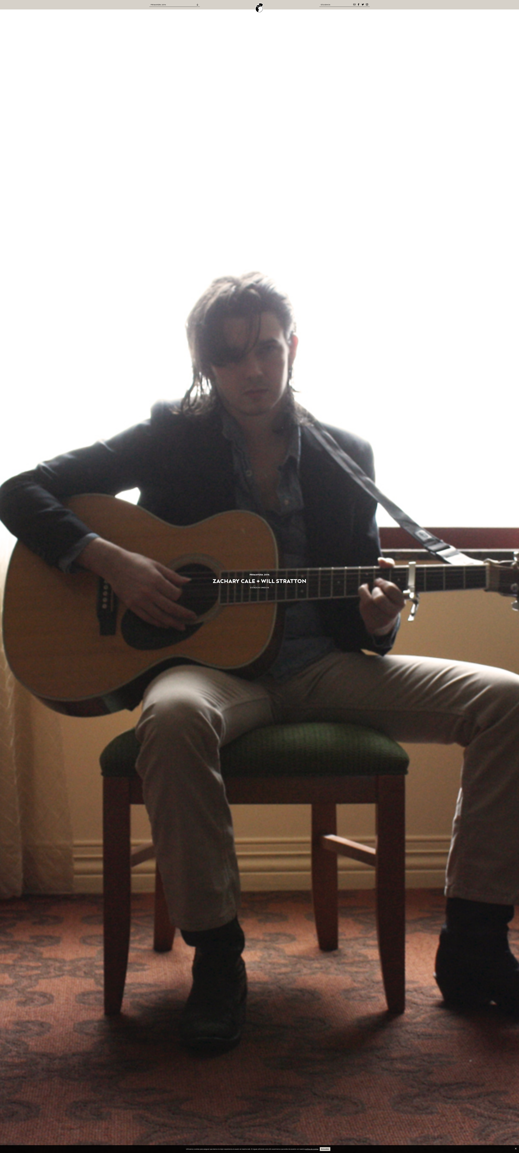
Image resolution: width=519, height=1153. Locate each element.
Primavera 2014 (158, 5)
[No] (515, 1148)
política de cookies (311, 1149)
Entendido (325, 1149)
